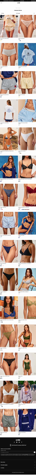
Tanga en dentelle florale (3, 207)
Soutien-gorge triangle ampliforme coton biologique (24, 263)
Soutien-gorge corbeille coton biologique (23, 291)
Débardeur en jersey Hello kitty (22, 432)
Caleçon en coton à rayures (21, 94)
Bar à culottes (22, 0)
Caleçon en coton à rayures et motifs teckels (5, 235)
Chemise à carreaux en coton (21, 404)
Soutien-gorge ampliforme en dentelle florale (23, 207)
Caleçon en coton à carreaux (3, 432)
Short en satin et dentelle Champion (4, 38)
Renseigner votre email (3, 450)
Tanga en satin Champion (21, 235)
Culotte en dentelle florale (21, 38)
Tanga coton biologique (3, 291)
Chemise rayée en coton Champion (22, 66)
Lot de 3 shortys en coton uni (3, 66)
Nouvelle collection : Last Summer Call (8, 0)
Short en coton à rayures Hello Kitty (4, 94)
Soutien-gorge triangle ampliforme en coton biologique (6, 404)
